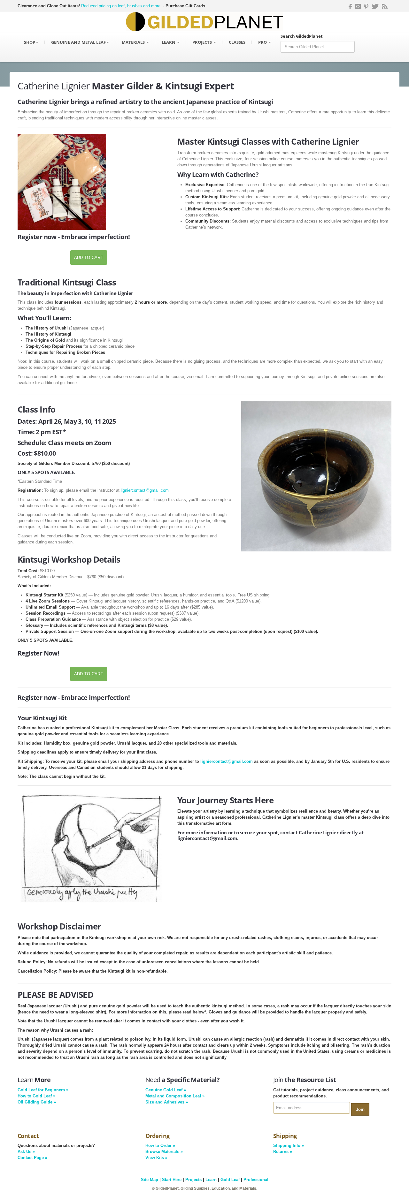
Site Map (149, 1179)
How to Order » (160, 1145)
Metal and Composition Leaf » (174, 1096)
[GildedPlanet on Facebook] (349, 6)
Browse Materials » (164, 1151)
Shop (29, 42)
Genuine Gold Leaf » (165, 1090)
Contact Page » (32, 1157)
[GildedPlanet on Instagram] (357, 6)
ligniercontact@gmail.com (145, 490)
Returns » (282, 1151)
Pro (263, 42)
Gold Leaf (230, 1179)
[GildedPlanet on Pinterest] (366, 6)
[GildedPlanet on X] (375, 6)
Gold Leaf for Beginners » (43, 1090)
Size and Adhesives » (166, 1102)
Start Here (171, 1179)
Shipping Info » (288, 1145)
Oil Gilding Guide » (37, 1102)
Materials (134, 42)
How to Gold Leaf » (36, 1096)
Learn (169, 42)
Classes (237, 42)
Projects (202, 42)
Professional (255, 1179)
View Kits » (156, 1157)
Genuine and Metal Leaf (78, 42)
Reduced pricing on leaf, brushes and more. (121, 6)
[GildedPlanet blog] (384, 6)
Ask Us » (26, 1151)
